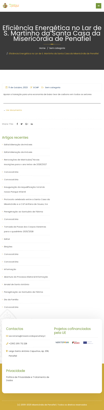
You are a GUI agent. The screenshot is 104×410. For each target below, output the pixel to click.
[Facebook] (17, 124)
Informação (10, 269)
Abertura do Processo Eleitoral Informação (26, 276)
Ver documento (14, 110)
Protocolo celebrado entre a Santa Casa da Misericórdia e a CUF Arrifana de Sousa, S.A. (27, 201)
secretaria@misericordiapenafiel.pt (27, 336)
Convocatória (11, 172)
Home (42, 48)
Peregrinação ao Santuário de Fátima (23, 211)
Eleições (8, 246)
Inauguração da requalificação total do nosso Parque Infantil (24, 189)
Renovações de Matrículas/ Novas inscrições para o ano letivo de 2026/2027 (25, 162)
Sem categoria (57, 48)
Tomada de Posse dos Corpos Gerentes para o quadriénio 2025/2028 (25, 229)
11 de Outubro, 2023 (18, 87)
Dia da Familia (11, 299)
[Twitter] (22, 124)
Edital (7, 239)
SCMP (36, 87)
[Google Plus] (26, 124)
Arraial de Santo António (16, 284)
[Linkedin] (32, 124)
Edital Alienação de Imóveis (18, 144)
